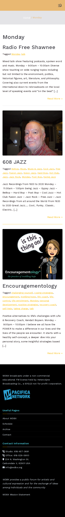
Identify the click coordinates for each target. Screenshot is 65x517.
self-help (7, 308)
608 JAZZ (15, 162)
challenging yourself (22, 292)
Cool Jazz (48, 169)
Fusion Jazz (15, 173)
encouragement (11, 296)
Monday (15, 54)
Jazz (5, 177)
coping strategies (43, 292)
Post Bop (37, 177)
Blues (23, 169)
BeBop (15, 169)
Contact (7, 434)
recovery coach (48, 304)
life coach (42, 296)
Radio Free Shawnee (29, 47)
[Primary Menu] (59, 5)
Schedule (7, 423)
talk (23, 54)
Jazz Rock (14, 177)
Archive (6, 429)
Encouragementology (30, 286)
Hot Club (54, 173)
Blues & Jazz (35, 169)
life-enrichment (20, 300)
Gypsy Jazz (30, 173)
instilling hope (28, 296)
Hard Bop (42, 173)
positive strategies (28, 304)
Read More (53, 98)
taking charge (21, 308)
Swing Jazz (49, 177)
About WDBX (10, 418)
